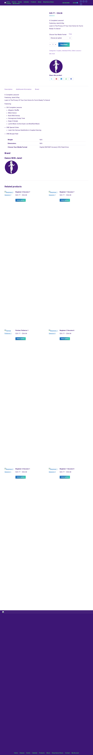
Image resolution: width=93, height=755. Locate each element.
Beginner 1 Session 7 (67, 192)
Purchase (63, 44)
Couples (58, 50)
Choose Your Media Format (57, 34)
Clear (70, 34)
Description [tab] (8, 89)
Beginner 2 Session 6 (67, 330)
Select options (20, 200)
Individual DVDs (66, 50)
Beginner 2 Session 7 (22, 192)
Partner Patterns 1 (21, 330)
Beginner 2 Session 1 (22, 469)
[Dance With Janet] (56, 67)
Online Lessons (76, 50)
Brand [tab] (37, 89)
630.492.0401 (66, 2)
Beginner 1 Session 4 (67, 469)
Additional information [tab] (23, 89)
